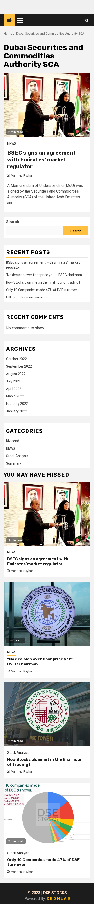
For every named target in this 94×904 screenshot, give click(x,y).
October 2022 (16, 359)
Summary (13, 463)
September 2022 (19, 366)
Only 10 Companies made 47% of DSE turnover (41, 290)
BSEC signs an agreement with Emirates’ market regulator (41, 159)
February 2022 (17, 404)
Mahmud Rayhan (22, 175)
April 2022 (13, 389)
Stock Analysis (17, 456)
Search (12, 222)
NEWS (11, 144)
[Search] (87, 20)
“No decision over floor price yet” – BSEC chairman (44, 275)
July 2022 (13, 381)
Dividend (12, 441)
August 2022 (16, 374)
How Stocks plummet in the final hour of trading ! (43, 282)
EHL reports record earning (26, 297)
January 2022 (16, 411)
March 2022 (15, 396)
